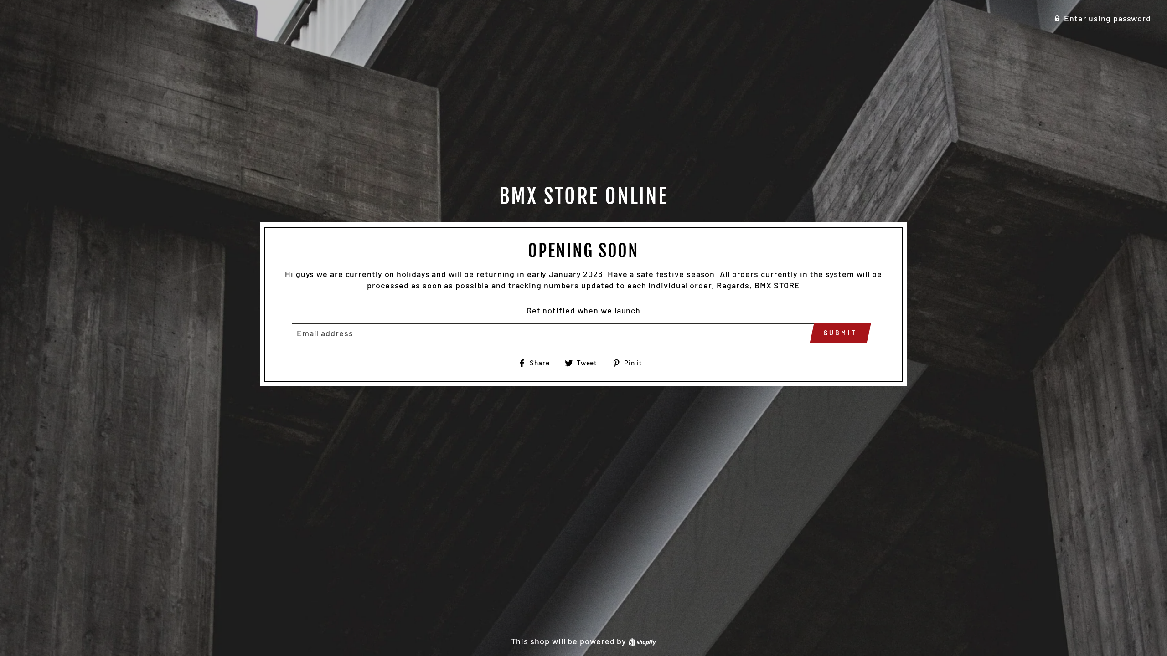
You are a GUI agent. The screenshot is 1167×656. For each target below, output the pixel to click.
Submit (840, 333)
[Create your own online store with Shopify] (642, 641)
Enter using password (1107, 18)
